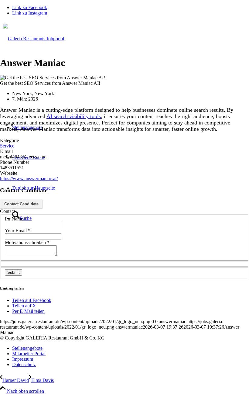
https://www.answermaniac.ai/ (29, 178)
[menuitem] (130, 348)
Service (7, 145)
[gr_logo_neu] (124, 64)
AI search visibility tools (73, 116)
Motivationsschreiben (27, 242)
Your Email (17, 230)
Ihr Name (16, 218)
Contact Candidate (21, 204)
